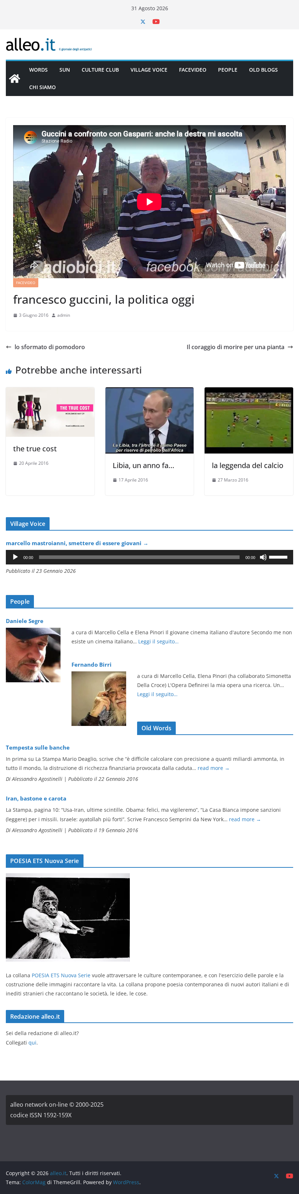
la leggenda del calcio (247, 465)
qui (32, 1042)
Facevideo (192, 69)
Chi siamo (42, 87)
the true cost (35, 449)
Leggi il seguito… (158, 641)
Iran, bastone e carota (36, 798)
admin (63, 315)
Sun (64, 69)
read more (214, 767)
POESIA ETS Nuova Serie (61, 975)
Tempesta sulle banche (38, 747)
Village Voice (149, 69)
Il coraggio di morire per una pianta (235, 347)
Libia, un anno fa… (143, 465)
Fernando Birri (91, 664)
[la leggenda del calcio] (249, 392)
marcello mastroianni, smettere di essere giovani (77, 543)
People (227, 69)
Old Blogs (263, 69)
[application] (149, 557)
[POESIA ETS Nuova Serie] (68, 877)
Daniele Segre (24, 620)
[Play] (15, 557)
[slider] (279, 556)
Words (38, 69)
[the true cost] (50, 392)
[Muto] (263, 557)
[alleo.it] (14, 78)
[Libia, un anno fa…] (149, 392)
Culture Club (100, 69)
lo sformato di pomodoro (50, 347)
